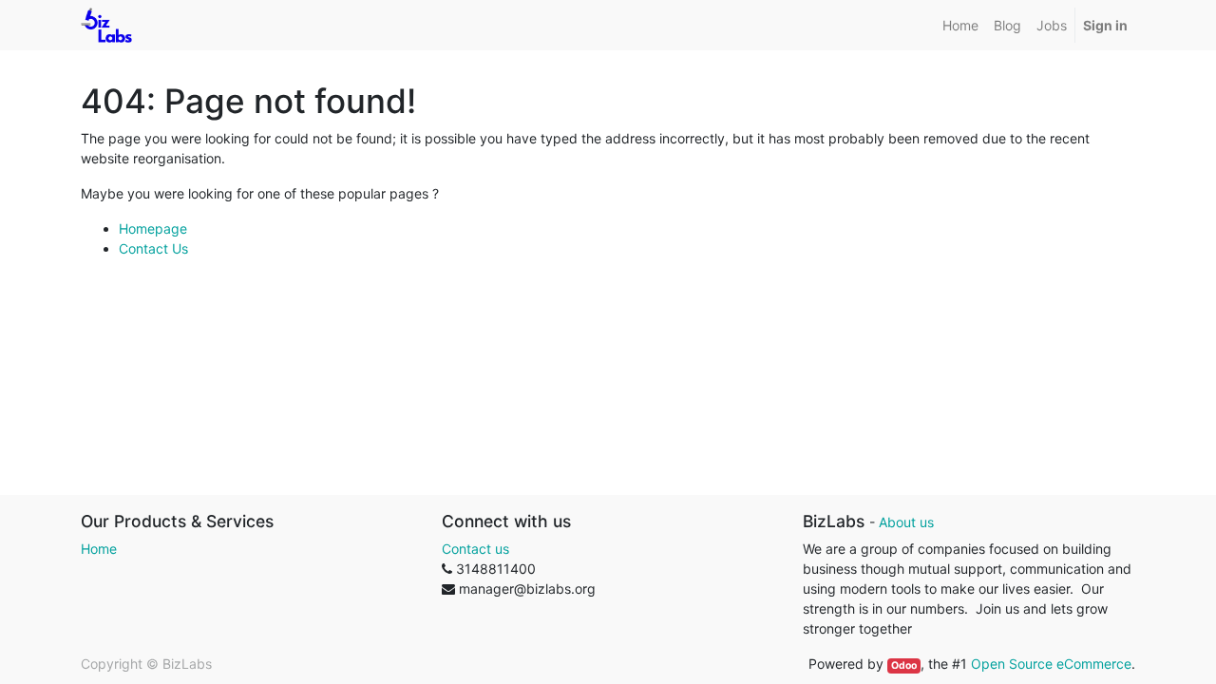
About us (906, 522)
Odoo (904, 665)
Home (99, 549)
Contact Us (153, 248)
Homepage (153, 228)
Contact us (475, 549)
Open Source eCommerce (1051, 664)
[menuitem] (960, 25)
